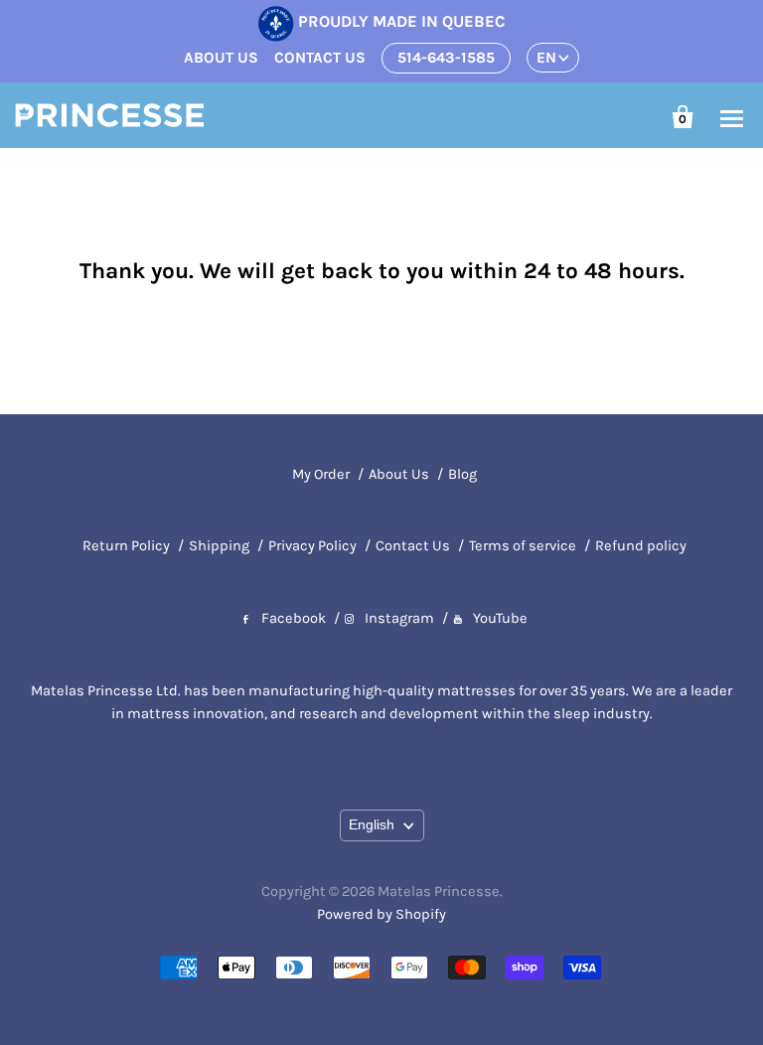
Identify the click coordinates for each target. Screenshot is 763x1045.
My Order (321, 474)
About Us (399, 474)
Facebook (293, 618)
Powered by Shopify (381, 914)
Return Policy (126, 545)
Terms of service (522, 545)
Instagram (399, 618)
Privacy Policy (312, 545)
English (371, 824)
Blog (462, 474)
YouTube (500, 618)
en (546, 58)
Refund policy (641, 545)
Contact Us (413, 545)
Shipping (219, 545)
